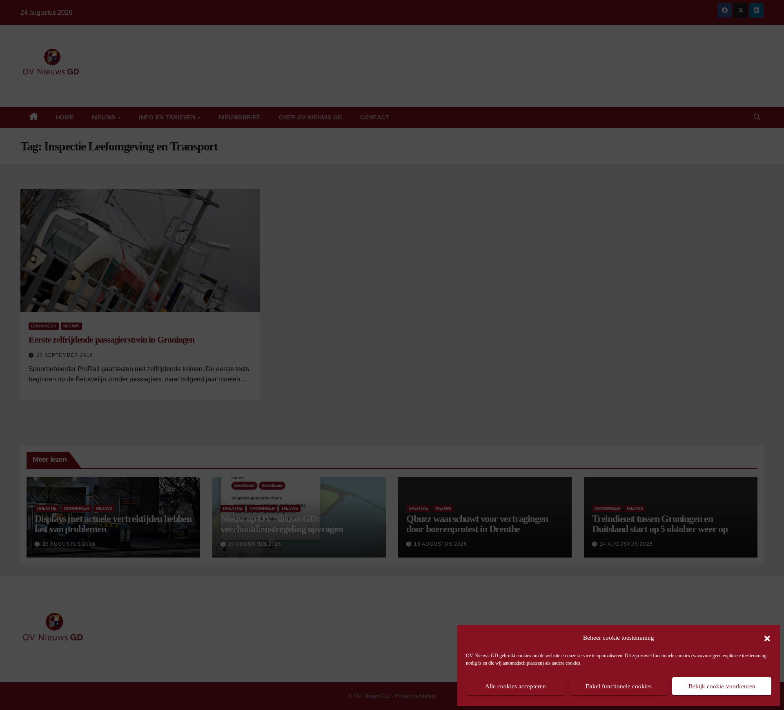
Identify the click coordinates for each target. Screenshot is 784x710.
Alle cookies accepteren (515, 686)
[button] (767, 638)
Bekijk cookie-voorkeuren (721, 686)
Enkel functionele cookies (619, 686)
